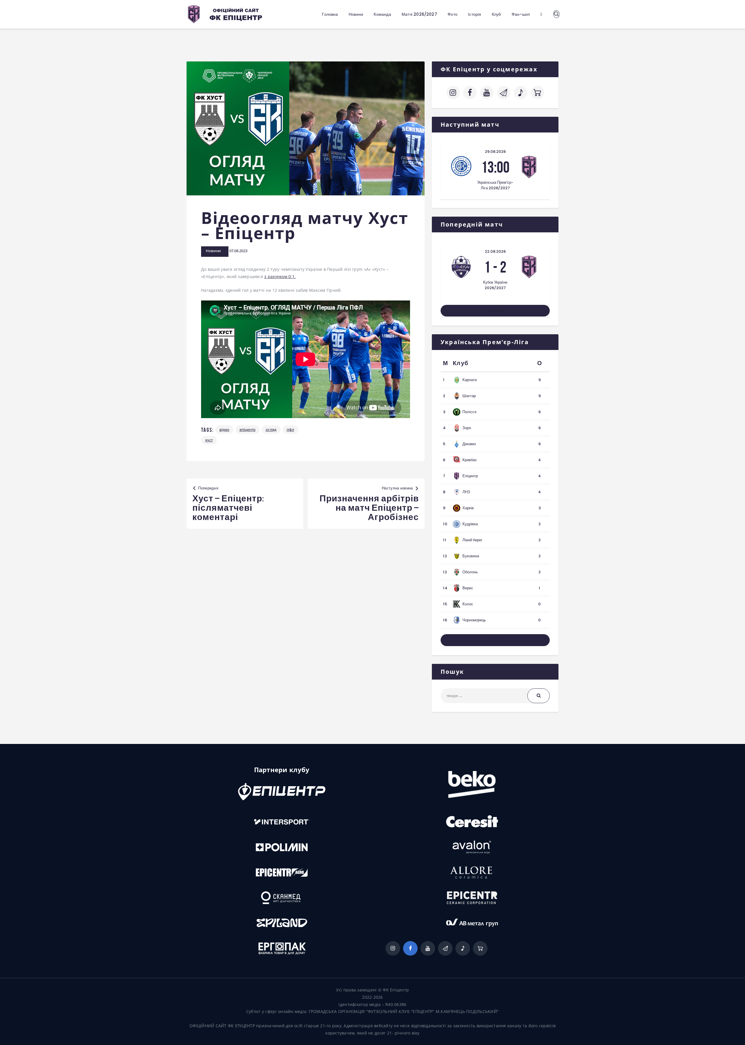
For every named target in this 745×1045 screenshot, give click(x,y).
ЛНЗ (466, 492)
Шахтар (469, 396)
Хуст (209, 440)
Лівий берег (472, 540)
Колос (467, 604)
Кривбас (469, 460)
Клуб (460, 363)
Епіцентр (248, 429)
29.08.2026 (495, 151)
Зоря (466, 428)
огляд (271, 429)
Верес (467, 588)
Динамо (469, 444)
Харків (468, 508)
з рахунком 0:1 (279, 276)
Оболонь (470, 572)
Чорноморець (474, 620)
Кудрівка (470, 524)
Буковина (470, 556)
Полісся (469, 412)
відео (224, 429)
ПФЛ (290, 429)
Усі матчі (495, 311)
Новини (213, 250)
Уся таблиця (495, 640)
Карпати (469, 380)
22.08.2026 (495, 251)
